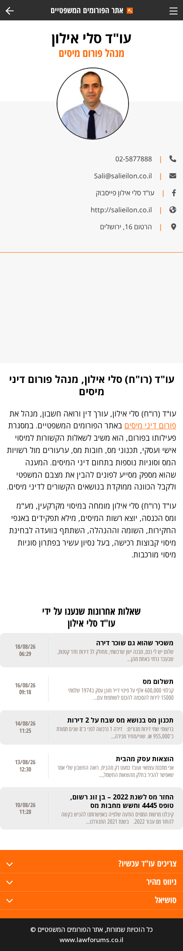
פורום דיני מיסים (150, 425)
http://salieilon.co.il (121, 209)
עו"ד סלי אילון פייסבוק (125, 192)
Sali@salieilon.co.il (123, 175)
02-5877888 (133, 158)
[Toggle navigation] (173, 10)
